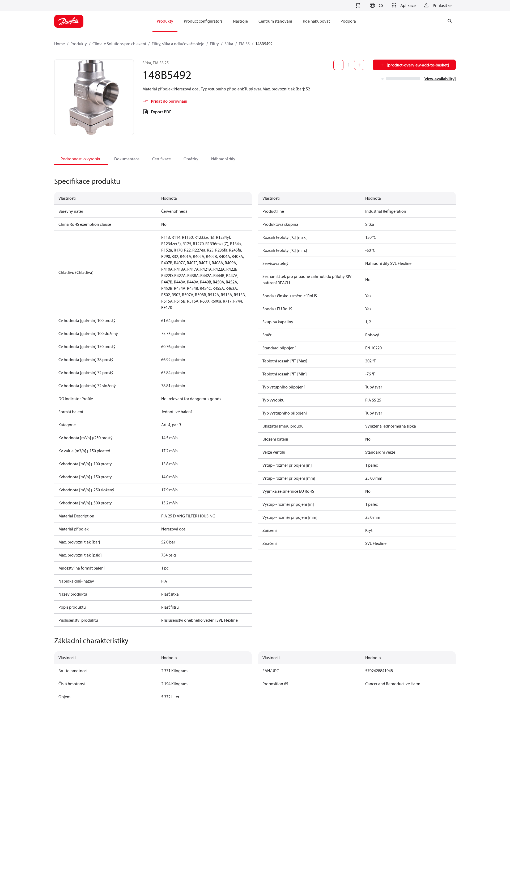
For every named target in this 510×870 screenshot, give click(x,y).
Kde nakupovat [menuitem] (316, 21)
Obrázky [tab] (191, 158)
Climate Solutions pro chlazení (119, 43)
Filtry (214, 43)
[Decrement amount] (338, 65)
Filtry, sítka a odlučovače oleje (178, 43)
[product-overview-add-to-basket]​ (418, 65)
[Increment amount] (359, 65)
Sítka (228, 43)
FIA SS (244, 43)
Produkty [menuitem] (165, 21)
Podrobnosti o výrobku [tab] (81, 158)
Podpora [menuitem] (348, 21)
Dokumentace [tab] (126, 158)
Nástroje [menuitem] (240, 21)
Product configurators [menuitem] (203, 21)
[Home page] (68, 21)
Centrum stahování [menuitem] (275, 21)
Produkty (78, 43)
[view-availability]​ (439, 78)
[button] (375, 5)
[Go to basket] (357, 5)
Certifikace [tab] (161, 158)
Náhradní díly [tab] (223, 158)
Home (59, 43)
